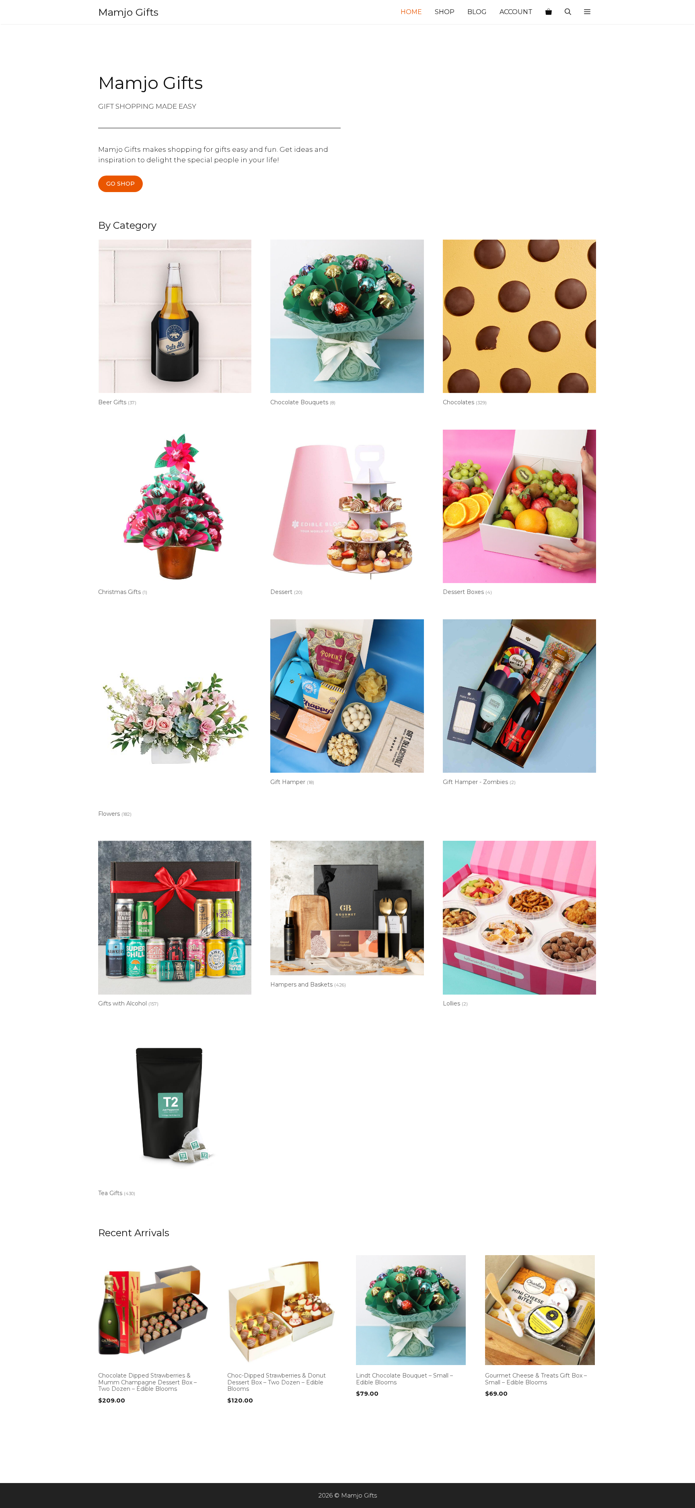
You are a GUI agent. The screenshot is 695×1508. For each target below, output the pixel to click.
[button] (587, 12)
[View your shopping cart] (548, 12)
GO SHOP (120, 183)
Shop (444, 12)
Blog (477, 12)
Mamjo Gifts (128, 12)
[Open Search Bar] (568, 12)
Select (109, 1417)
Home (411, 12)
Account (516, 12)
